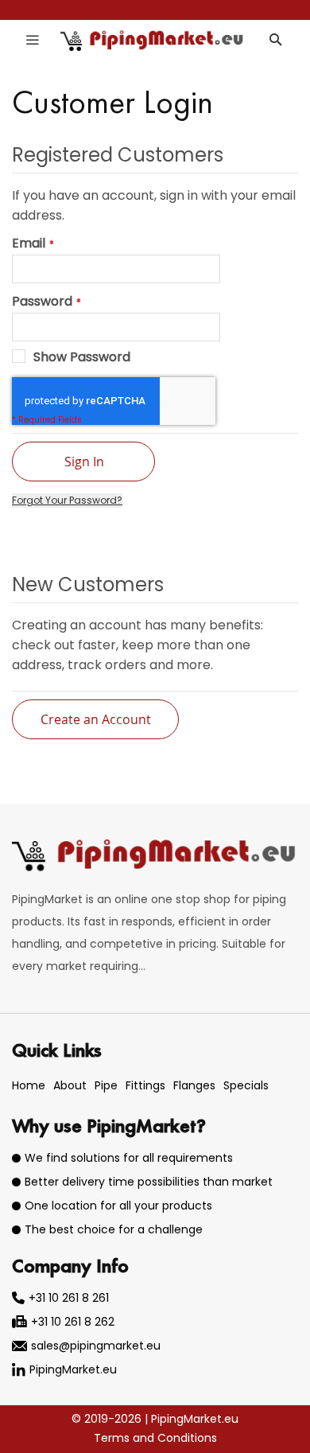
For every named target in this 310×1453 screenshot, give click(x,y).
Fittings (145, 1085)
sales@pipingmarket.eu (96, 1346)
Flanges (194, 1085)
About (70, 1085)
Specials (246, 1085)
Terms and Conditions (155, 1438)
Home (28, 1085)
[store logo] (152, 40)
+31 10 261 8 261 (69, 1298)
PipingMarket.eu (73, 1369)
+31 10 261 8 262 (72, 1322)
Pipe (106, 1085)
